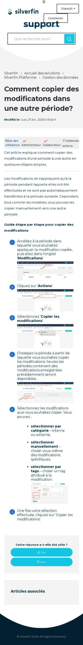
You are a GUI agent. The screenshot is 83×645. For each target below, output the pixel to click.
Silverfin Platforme (20, 77)
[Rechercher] (69, 38)
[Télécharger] (33, 328)
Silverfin (11, 73)
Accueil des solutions (42, 73)
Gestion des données (60, 77)
